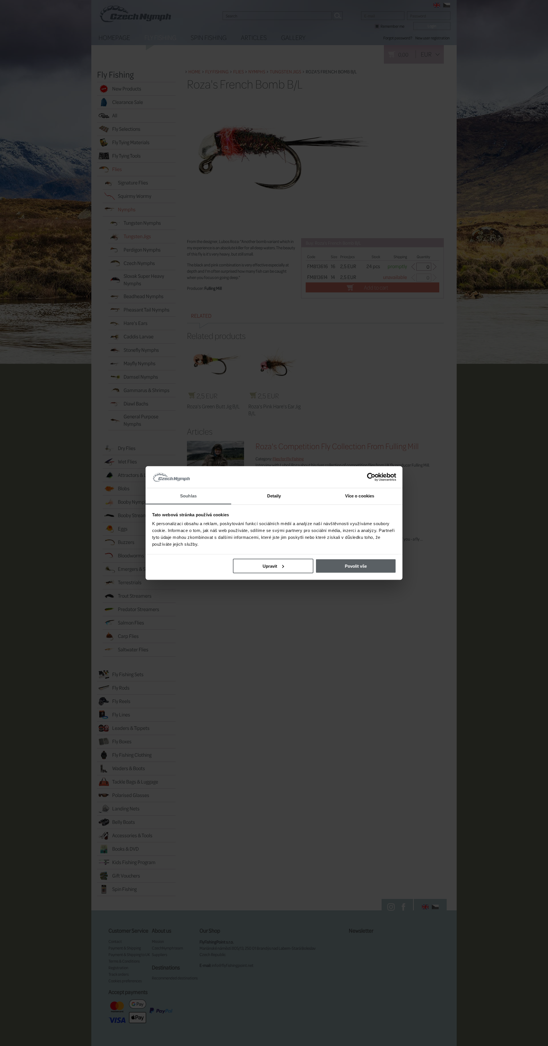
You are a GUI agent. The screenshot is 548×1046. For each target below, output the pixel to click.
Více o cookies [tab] (359, 495)
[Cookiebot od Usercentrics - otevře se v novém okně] (371, 477)
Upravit (270, 565)
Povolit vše (356, 565)
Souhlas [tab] (188, 495)
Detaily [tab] (274, 495)
